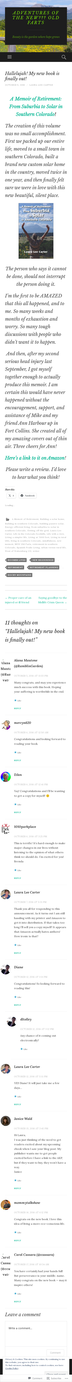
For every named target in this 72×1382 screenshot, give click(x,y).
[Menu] (10, 57)
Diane (18, 967)
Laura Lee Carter (41, 85)
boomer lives (17, 560)
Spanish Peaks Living (28, 547)
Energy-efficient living (17, 527)
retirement (15, 567)
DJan (18, 775)
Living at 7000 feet (38, 537)
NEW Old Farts (23, 544)
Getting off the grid (38, 530)
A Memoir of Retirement (25, 519)
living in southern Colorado (26, 541)
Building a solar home (52, 519)
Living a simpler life (16, 537)
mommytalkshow (27, 1202)
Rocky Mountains (19, 575)
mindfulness (49, 541)
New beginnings (43, 560)
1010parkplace (25, 826)
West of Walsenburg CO (18, 551)
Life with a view (55, 534)
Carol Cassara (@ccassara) (34, 1254)
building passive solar (52, 523)
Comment (55, 1352)
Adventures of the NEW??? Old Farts (36, 17)
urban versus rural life (53, 547)
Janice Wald (23, 1119)
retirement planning (44, 567)
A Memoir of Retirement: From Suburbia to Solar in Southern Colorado (36, 106)
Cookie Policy (11, 1368)
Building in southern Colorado (21, 523)
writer (36, 551)
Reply (17, 708)
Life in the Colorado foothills (29, 534)
